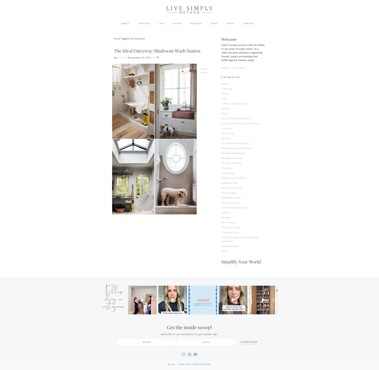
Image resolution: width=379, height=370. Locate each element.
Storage (226, 217)
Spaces (225, 212)
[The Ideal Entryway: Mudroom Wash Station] (154, 138)
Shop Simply (228, 192)
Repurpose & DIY (231, 187)
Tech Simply (228, 222)
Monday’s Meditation (233, 153)
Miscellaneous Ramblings (236, 148)
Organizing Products (233, 177)
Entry (224, 113)
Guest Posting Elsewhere (236, 118)
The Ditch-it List (230, 227)
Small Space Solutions (234, 207)
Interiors (226, 128)
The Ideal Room (230, 232)
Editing (225, 108)
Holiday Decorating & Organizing (240, 123)
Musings (226, 168)
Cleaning (226, 88)
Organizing (227, 173)
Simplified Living (231, 197)
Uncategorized (230, 246)
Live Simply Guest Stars (235, 143)
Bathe (225, 83)
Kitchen (226, 138)
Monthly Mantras (231, 163)
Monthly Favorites (232, 158)
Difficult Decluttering (233, 103)
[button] (249, 342)
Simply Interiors (230, 202)
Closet (225, 93)
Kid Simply (227, 133)
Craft (224, 98)
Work (224, 251)
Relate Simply (229, 183)
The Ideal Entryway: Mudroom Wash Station (157, 51)
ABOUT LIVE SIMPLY (233, 67)
